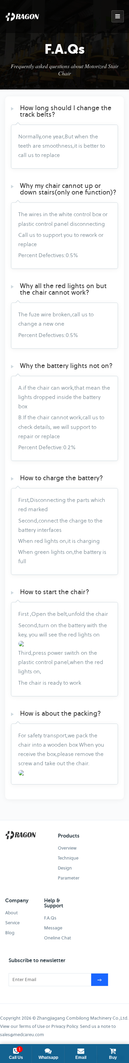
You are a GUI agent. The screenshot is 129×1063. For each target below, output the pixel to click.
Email (80, 1057)
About (11, 912)
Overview (67, 848)
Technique (68, 858)
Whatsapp (48, 1057)
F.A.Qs (50, 918)
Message (53, 928)
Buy (113, 1057)
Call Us (16, 1053)
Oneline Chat (57, 938)
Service (12, 922)
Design (65, 868)
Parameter (68, 878)
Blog (9, 932)
